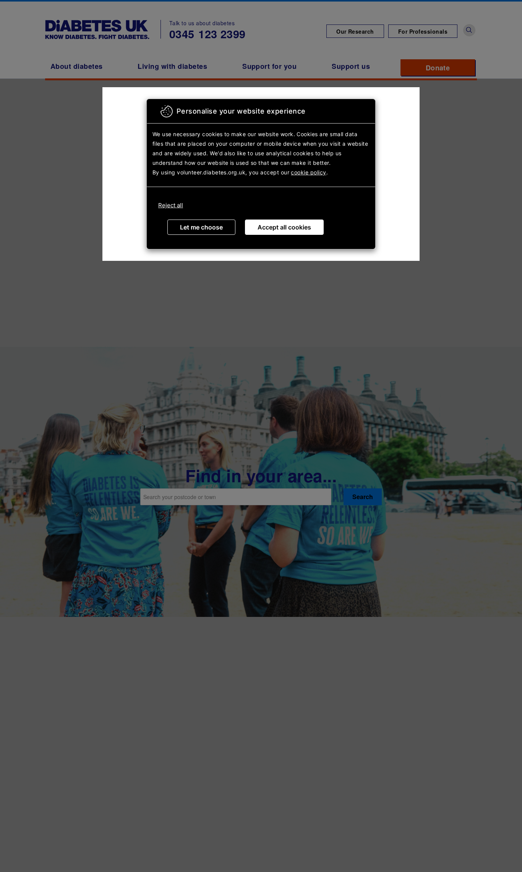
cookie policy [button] (308, 172)
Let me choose (201, 227)
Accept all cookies (284, 227)
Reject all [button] (170, 205)
